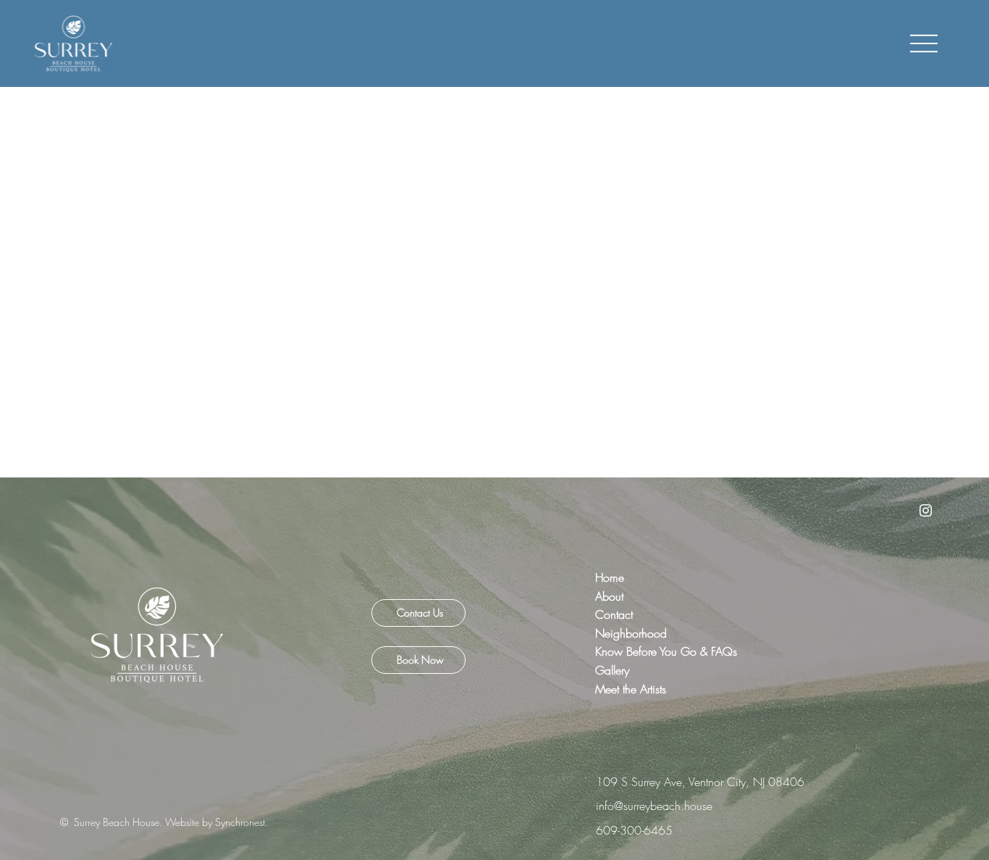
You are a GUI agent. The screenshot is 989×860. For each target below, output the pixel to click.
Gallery (612, 670)
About (609, 596)
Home (611, 577)
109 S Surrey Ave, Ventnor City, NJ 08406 (700, 782)
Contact (619, 614)
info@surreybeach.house (654, 806)
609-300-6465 (634, 830)
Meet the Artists (630, 689)
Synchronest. (241, 822)
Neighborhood (636, 633)
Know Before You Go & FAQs (666, 651)
